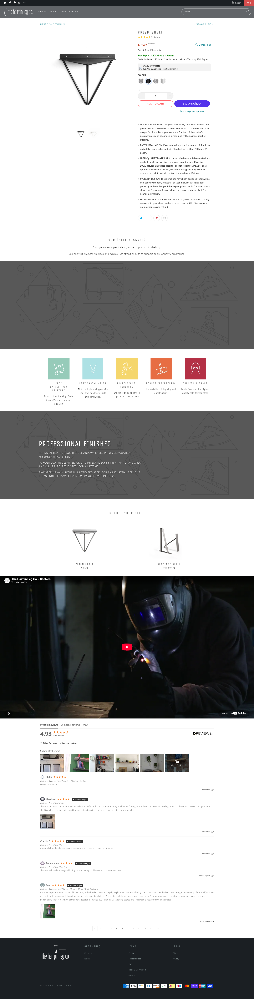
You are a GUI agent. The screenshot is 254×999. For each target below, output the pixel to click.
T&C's (175, 953)
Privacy (176, 958)
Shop (40, 11)
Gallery (131, 975)
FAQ (130, 964)
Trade (63, 11)
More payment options (192, 111)
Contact (73, 11)
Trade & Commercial (137, 969)
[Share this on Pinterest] (156, 218)
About (53, 11)
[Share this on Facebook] (149, 218)
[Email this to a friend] (164, 218)
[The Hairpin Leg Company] (18, 12)
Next (209, 24)
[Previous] (45, 76)
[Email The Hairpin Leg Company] (24, 3)
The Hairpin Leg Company (59, 985)
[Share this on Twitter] (141, 218)
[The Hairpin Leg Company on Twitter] (5, 3)
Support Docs (134, 958)
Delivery (88, 953)
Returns (87, 958)
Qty (140, 89)
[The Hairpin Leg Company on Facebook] (9, 3)
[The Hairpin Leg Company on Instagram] (19, 3)
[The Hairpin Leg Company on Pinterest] (14, 3)
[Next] (130, 76)
